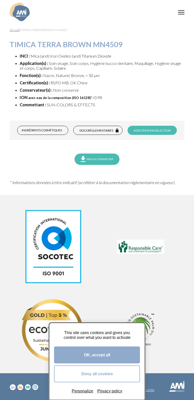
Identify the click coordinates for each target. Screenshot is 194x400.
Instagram (35, 387)
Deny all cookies (97, 373)
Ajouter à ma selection (152, 130)
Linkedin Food (20, 387)
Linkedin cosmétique (13, 387)
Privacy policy (109, 391)
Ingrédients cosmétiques (42, 130)
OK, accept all (97, 355)
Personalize (82, 391)
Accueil (14, 30)
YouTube (28, 387)
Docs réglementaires (96, 130)
